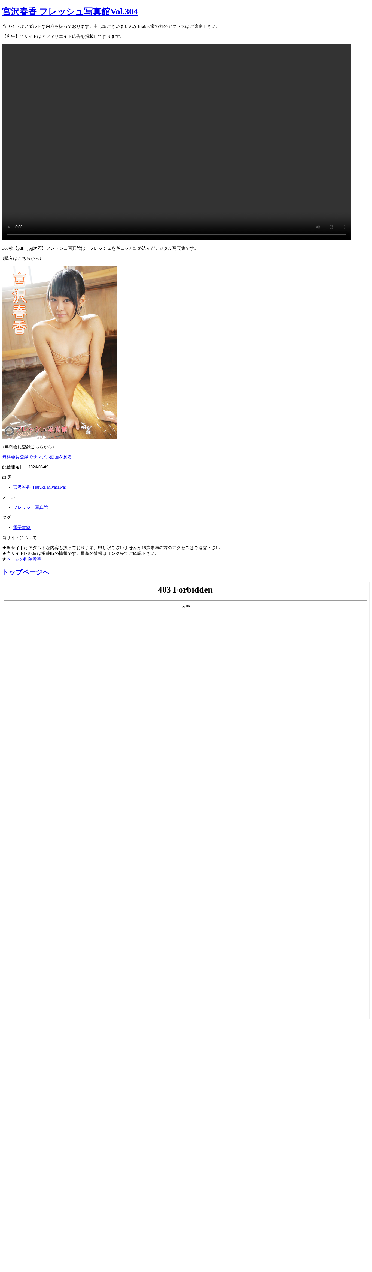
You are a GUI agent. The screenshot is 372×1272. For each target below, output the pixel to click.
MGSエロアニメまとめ (36, 1075)
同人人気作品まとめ (32, 1217)
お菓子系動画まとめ (32, 1089)
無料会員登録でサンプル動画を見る (37, 457)
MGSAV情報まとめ (30, 1060)
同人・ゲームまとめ (32, 1133)
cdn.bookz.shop (22, 1174)
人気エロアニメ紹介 (32, 1260)
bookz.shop (17, 1161)
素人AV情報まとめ (29, 1046)
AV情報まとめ (23, 1032)
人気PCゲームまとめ (33, 1231)
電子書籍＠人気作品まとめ (41, 1188)
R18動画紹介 (20, 1147)
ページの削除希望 (24, 559)
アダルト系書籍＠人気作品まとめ (52, 1202)
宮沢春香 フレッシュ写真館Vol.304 (70, 11)
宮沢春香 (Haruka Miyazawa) (39, 487)
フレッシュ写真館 (30, 507)
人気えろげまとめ (29, 1246)
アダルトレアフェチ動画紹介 (46, 1118)
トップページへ (26, 572)
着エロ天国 (18, 1104)
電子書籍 (22, 527)
